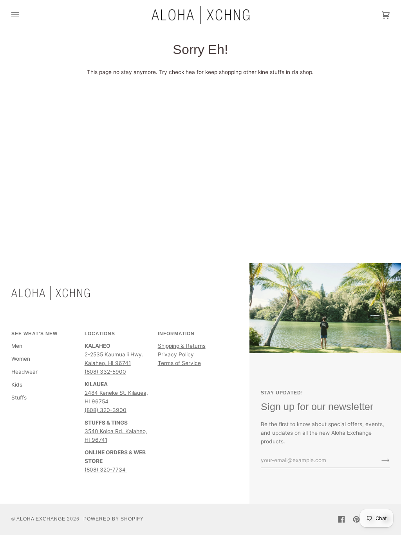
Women (20, 359)
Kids (16, 384)
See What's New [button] (34, 333)
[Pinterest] (356, 519)
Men (16, 346)
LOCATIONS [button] (100, 333)
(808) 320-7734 (106, 469)
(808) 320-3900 (105, 410)
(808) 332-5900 (105, 372)
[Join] (379, 460)
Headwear (24, 372)
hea (190, 72)
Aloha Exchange (40, 519)
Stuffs (19, 397)
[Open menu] (23, 15)
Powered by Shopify (113, 519)
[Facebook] (341, 519)
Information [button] (176, 333)
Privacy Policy (176, 354)
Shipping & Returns (182, 346)
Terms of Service (179, 363)
